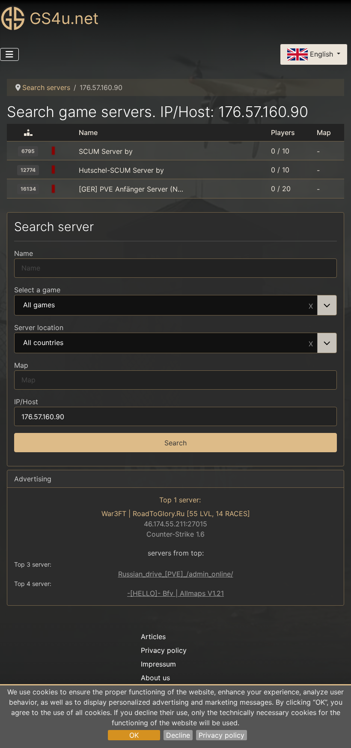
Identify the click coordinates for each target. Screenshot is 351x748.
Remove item (310, 305)
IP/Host (26, 401)
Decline (178, 735)
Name (23, 253)
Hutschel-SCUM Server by (121, 170)
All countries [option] (43, 343)
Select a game (37, 289)
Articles (153, 636)
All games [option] (39, 305)
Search (175, 443)
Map (21, 365)
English (321, 53)
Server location (38, 327)
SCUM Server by (106, 151)
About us (155, 677)
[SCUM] (67, 151)
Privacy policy (221, 735)
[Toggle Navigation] (9, 54)
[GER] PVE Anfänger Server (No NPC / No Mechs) (131, 189)
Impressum (158, 664)
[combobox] (175, 305)
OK (134, 735)
